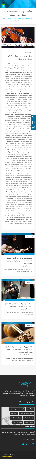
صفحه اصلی (16, 21)
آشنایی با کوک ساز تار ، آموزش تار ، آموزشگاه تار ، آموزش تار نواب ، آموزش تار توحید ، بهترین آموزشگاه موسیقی (18, 261)
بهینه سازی (8, 454)
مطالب (3, 18)
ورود (2, 1)
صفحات (21, 402)
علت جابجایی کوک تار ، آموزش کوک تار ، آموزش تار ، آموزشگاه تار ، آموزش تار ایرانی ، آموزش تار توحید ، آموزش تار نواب (18, 349)
